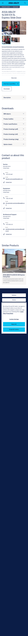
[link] (7, 7)
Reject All (14, 324)
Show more (14, 78)
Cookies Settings (14, 319)
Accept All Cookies (14, 329)
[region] (14, 318)
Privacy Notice (9, 313)
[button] (15, 7)
